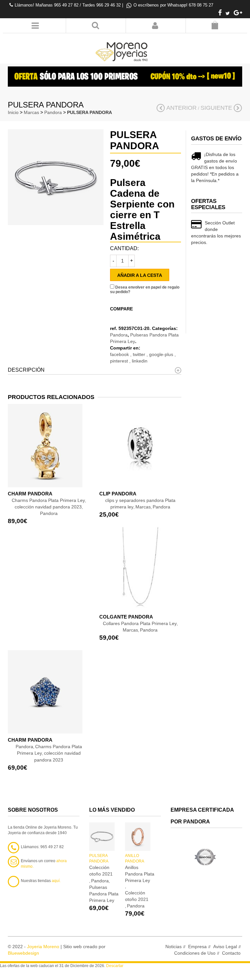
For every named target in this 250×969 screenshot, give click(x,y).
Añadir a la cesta (139, 275)
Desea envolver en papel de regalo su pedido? (144, 289)
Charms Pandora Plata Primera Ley (48, 500)
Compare (121, 308)
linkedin (139, 360)
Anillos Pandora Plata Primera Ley (139, 874)
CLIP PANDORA (117, 493)
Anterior (181, 108)
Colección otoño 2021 (101, 870)
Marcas (31, 112)
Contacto (231, 953)
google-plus (161, 354)
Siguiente (216, 108)
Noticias (173, 946)
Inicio (13, 112)
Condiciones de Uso (194, 953)
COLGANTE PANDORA (126, 617)
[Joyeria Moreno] (122, 47)
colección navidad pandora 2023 (48, 506)
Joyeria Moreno (43, 946)
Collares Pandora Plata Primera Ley (140, 623)
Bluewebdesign (23, 953)
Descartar (114, 965)
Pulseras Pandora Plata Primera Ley (103, 894)
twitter (139, 354)
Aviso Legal (225, 946)
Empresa (197, 946)
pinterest (119, 360)
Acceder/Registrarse (155, 25)
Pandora (53, 112)
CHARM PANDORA (30, 493)
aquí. (56, 880)
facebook (120, 354)
